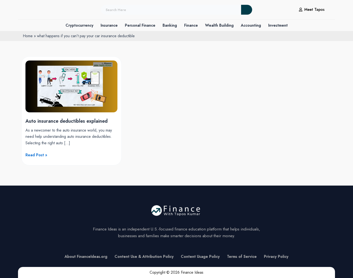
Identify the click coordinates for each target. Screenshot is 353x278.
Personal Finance (140, 25)
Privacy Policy (276, 256)
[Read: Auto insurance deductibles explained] (71, 86)
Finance (191, 25)
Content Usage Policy (200, 256)
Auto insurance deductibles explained (66, 121)
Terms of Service (242, 256)
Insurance (109, 25)
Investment (278, 25)
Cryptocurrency (79, 25)
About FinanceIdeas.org (86, 256)
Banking (170, 25)
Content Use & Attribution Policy (144, 256)
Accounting (251, 25)
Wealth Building (219, 25)
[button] (79, 25)
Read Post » (36, 155)
